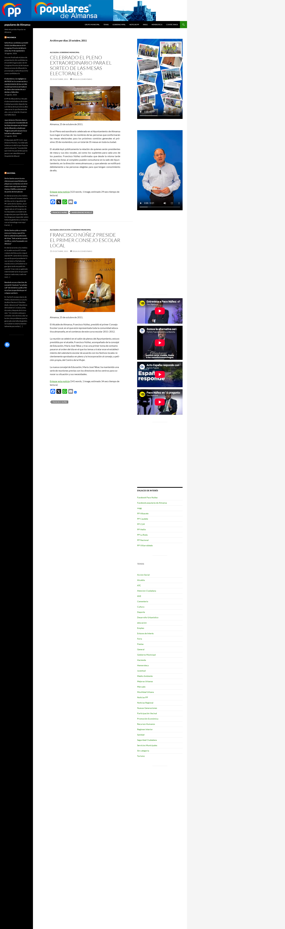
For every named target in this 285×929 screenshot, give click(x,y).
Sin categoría (143, 750)
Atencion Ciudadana (146, 590)
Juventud (141, 670)
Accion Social (143, 574)
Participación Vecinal (147, 713)
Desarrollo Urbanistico (147, 617)
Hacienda (141, 660)
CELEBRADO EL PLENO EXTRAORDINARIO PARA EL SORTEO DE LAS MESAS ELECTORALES (81, 65)
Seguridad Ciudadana (147, 740)
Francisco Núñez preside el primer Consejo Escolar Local (85, 240)
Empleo (140, 628)
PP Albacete (142, 513)
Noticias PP (134, 24)
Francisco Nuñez (59, 212)
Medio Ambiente (145, 676)
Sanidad (140, 734)
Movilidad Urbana (145, 692)
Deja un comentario (82, 79)
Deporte (141, 612)
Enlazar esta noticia (60, 191)
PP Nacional (143, 540)
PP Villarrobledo (145, 545)
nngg (145, 24)
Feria (139, 638)
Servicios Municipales (147, 745)
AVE (139, 596)
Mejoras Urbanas (145, 681)
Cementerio (142, 601)
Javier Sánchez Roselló (81, 212)
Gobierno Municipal (69, 52)
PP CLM (141, 524)
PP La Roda (142, 535)
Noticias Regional (145, 702)
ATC (139, 585)
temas (106, 24)
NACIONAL (11, 173)
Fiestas (140, 644)
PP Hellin (141, 529)
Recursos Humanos (146, 724)
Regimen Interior (145, 729)
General (140, 649)
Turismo (141, 756)
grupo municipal (92, 24)
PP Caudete (142, 519)
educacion (65, 230)
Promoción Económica (147, 718)
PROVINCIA (11, 37)
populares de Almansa (17, 24)
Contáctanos (172, 24)
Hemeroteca (157, 24)
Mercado (141, 686)
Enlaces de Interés (145, 633)
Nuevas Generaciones (147, 708)
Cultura (140, 606)
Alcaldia (54, 52)
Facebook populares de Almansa (152, 503)
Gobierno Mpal (119, 24)
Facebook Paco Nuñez (147, 497)
